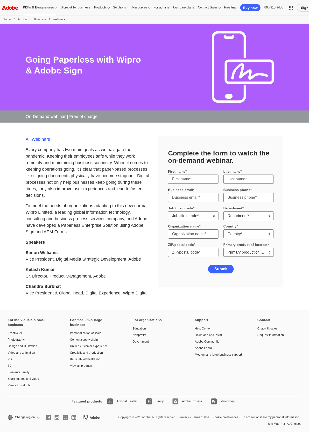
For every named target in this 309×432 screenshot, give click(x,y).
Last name (231, 171)
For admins (161, 7)
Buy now (250, 8)
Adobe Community (207, 341)
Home (7, 19)
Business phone (236, 190)
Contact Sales (208, 7)
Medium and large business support (218, 354)
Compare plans (183, 7)
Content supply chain (84, 339)
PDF (11, 359)
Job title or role (180, 208)
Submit (220, 269)
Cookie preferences (225, 417)
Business (40, 19)
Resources (139, 7)
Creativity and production (86, 352)
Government (141, 341)
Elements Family (18, 372)
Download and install (209, 335)
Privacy (184, 417)
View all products (19, 385)
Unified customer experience (89, 346)
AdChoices (294, 423)
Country (230, 226)
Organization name (183, 226)
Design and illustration (22, 346)
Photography (16, 339)
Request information (270, 335)
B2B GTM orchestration (85, 359)
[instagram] (57, 417)
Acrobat (22, 19)
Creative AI (15, 333)
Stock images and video (23, 379)
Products (100, 7)
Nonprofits (139, 335)
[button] (291, 8)
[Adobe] (10, 7)
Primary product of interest (245, 245)
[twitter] (65, 417)
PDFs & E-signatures (38, 7)
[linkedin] (73, 417)
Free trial (230, 7)
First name (176, 171)
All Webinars (38, 139)
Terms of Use (200, 417)
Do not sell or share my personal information (270, 417)
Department (232, 208)
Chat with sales (267, 328)
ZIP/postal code (181, 245)
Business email (180, 190)
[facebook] (48, 417)
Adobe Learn (203, 348)
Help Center (203, 328)
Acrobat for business (75, 7)
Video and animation (21, 352)
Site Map (274, 423)
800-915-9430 (273, 7)
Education (139, 328)
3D (10, 365)
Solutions (119, 7)
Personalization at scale (85, 333)
